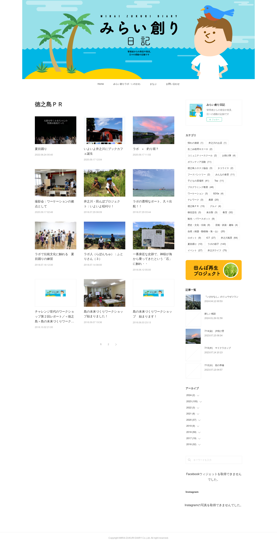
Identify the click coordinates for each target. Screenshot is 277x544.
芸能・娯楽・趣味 (226, 224)
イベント (195, 250)
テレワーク (195, 199)
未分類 (211, 212)
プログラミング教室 (201, 186)
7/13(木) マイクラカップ (217, 347)
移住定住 (194, 212)
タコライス (225, 167)
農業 (214, 199)
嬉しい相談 (210, 313)
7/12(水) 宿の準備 (214, 365)
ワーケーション (198, 193)
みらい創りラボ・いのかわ (126, 83)
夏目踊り (41, 148)
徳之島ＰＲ (196, 206)
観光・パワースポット (201, 218)
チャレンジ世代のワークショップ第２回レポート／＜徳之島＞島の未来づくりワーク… (54, 316)
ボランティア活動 (199, 161)
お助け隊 (229, 155)
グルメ (215, 206)
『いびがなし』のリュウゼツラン (221, 296)
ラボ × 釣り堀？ (146, 148)
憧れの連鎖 (195, 142)
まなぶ (153, 83)
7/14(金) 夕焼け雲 (214, 330)
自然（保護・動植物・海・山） (206, 231)
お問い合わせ (173, 83)
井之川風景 (229, 237)
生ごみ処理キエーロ (200, 148)
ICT (211, 237)
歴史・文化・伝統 (199, 224)
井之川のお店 (217, 142)
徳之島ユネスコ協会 (200, 167)
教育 (228, 212)
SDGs (218, 193)
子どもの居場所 (198, 180)
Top (219, 180)
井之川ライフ (217, 250)
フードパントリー (199, 174)
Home (101, 83)
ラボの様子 (217, 243)
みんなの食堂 (225, 174)
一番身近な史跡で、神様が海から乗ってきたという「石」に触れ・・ (152, 259)
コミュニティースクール (202, 155)
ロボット (194, 237)
